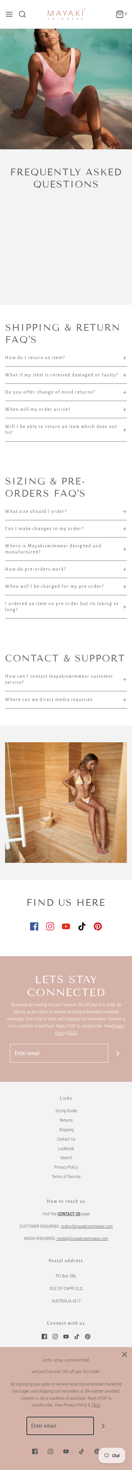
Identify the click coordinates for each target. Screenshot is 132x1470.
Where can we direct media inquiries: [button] (49, 699)
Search (66, 1157)
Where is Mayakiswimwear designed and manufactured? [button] (53, 549)
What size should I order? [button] (36, 511)
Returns (66, 1120)
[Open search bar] (24, 14)
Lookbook (66, 1148)
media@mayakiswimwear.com (82, 1238)
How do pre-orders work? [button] (35, 569)
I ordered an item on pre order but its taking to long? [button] (62, 606)
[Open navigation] (9, 14)
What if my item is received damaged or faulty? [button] (61, 375)
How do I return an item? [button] (35, 357)
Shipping (66, 1129)
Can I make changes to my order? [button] (44, 528)
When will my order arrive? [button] (38, 409)
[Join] (117, 1053)
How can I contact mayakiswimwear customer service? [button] (59, 679)
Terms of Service (66, 1176)
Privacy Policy (66, 1167)
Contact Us (66, 1139)
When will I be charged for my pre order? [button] (54, 586)
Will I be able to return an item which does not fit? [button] (61, 429)
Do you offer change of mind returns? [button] (50, 392)
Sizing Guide (66, 1110)
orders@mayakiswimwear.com (87, 1226)
